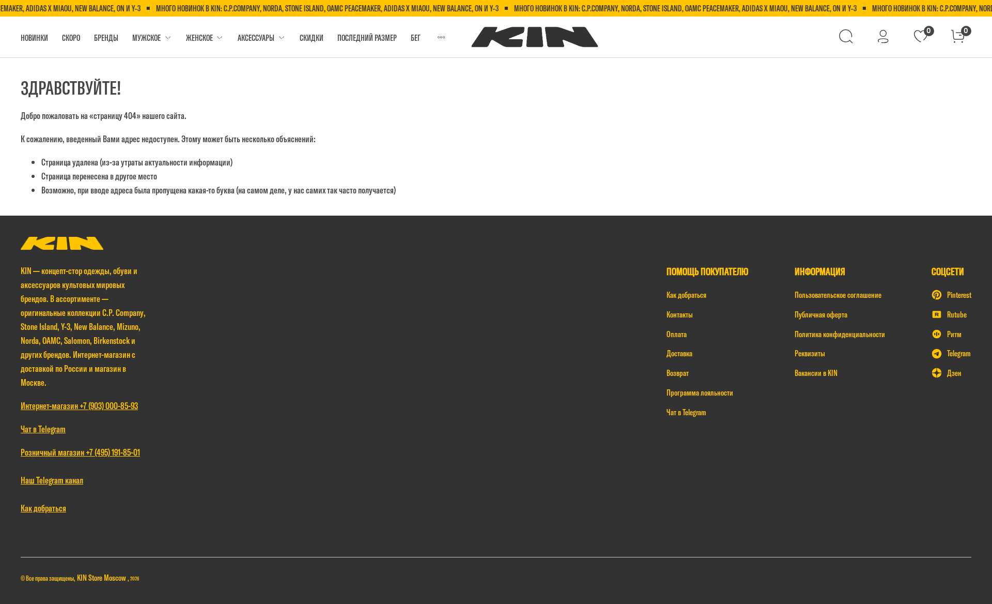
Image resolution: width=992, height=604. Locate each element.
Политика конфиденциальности (840, 334)
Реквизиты (810, 353)
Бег (416, 38)
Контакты (680, 314)
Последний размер (367, 38)
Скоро (71, 38)
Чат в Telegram (686, 412)
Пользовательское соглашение (838, 295)
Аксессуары (256, 38)
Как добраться (686, 295)
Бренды (106, 38)
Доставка (679, 353)
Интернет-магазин (50, 406)
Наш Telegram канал (52, 480)
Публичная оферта (821, 314)
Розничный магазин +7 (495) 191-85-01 (80, 452)
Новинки (34, 38)
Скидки (311, 38)
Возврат (678, 373)
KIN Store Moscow (102, 577)
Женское (199, 38)
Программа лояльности (700, 392)
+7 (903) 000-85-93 (109, 406)
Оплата (677, 334)
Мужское (146, 38)
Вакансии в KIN (816, 373)
